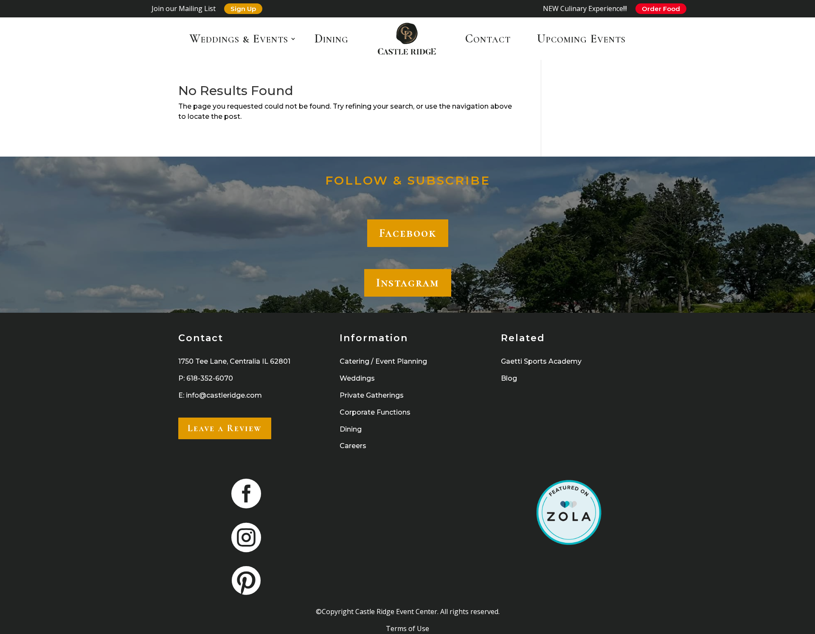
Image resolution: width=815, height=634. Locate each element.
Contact (488, 38)
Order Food (661, 9)
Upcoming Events (581, 38)
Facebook (407, 233)
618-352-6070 (209, 378)
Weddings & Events (238, 38)
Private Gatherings (372, 395)
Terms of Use (407, 628)
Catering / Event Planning (383, 361)
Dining (331, 38)
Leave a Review (225, 428)
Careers (353, 446)
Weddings (357, 378)
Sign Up (243, 9)
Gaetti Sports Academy (541, 361)
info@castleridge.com (224, 395)
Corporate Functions (375, 412)
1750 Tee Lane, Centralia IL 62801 (234, 361)
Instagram (407, 282)
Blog (509, 378)
